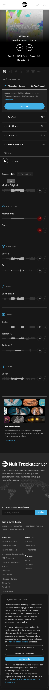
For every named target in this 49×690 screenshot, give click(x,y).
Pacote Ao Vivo (9, 545)
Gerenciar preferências (24, 647)
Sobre (27, 560)
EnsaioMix (6, 587)
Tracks (5, 566)
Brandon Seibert (20, 39)
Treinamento (30, 549)
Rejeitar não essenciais (24, 653)
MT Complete (8, 558)
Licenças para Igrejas (11, 562)
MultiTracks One (9, 541)
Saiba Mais (8, 99)
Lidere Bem (30, 545)
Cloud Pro (6, 583)
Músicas (28, 541)
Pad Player (7, 574)
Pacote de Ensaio (9, 549)
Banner (33, 39)
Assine (24, 106)
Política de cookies (21, 679)
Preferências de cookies (18, 642)
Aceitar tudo (24, 659)
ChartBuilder (8, 591)
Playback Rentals (9, 579)
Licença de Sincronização (13, 554)
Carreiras (29, 564)
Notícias (28, 568)
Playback (6, 570)
